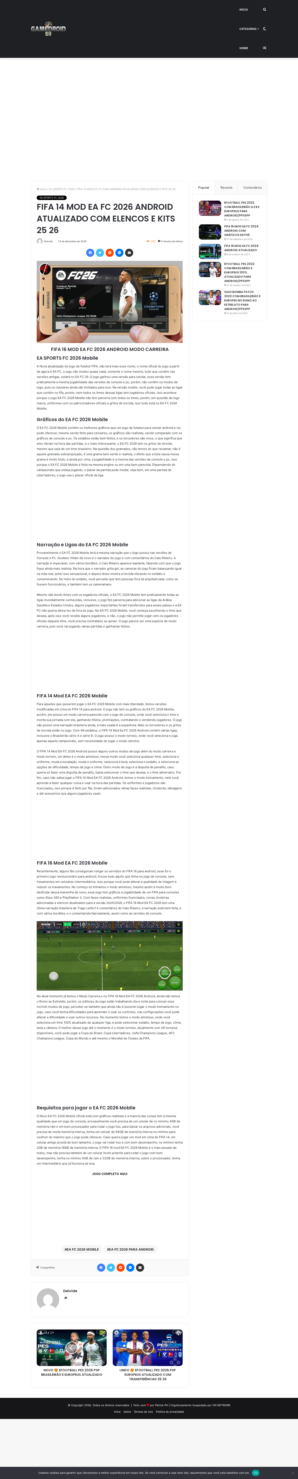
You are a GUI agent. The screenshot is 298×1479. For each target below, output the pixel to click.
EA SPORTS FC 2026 (62, 189)
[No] (293, 1473)
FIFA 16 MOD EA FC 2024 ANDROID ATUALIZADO (241, 248)
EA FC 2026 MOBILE (83, 1249)
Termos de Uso (143, 1411)
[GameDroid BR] (48, 29)
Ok (255, 1472)
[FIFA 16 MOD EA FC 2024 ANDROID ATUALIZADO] (210, 251)
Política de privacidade (170, 1411)
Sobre (243, 48)
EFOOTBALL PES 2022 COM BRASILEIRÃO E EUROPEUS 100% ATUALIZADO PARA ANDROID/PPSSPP (239, 272)
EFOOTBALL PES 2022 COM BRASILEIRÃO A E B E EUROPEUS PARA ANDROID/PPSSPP (241, 209)
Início (243, 9)
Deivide (70, 1290)
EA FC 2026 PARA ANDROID (131, 1249)
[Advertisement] (121, 87)
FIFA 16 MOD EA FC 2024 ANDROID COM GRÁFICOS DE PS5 (241, 230)
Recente (227, 187)
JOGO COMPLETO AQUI (109, 1174)
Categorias (247, 28)
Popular (203, 187)
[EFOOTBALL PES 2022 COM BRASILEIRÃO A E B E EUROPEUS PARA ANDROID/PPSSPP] (210, 208)
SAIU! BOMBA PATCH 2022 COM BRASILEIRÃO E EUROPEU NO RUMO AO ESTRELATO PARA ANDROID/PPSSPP (242, 300)
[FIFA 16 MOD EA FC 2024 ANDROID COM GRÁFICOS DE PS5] (210, 232)
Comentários (252, 187)
